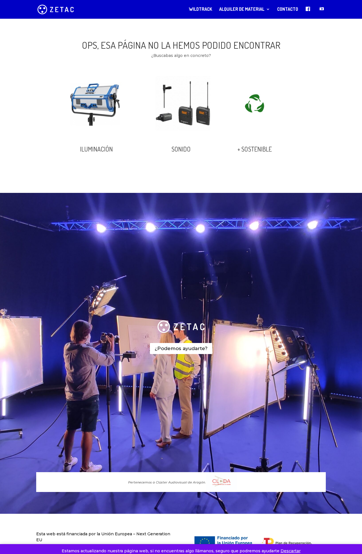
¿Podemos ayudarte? (181, 348)
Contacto (287, 9)
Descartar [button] (291, 550)
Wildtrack (200, 9)
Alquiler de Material (241, 9)
